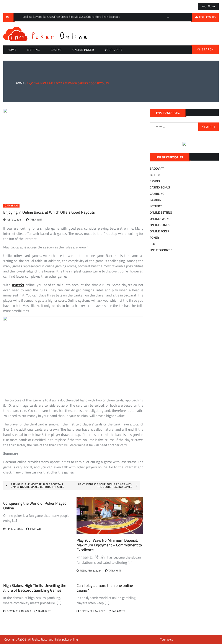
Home (12, 50)
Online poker (83, 50)
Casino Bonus (160, 187)
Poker (154, 237)
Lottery (156, 206)
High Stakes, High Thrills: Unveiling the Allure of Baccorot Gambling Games (34, 588)
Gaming (155, 199)
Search (208, 49)
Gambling (11, 206)
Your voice (208, 6)
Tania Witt (35, 219)
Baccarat (157, 168)
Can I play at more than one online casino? (105, 588)
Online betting (161, 212)
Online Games (160, 225)
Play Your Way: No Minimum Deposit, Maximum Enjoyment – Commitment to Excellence (109, 545)
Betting (33, 50)
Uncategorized (161, 250)
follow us (207, 17)
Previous (168, 17)
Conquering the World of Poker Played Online (35, 506)
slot (153, 243)
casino (56, 50)
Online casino (160, 218)
